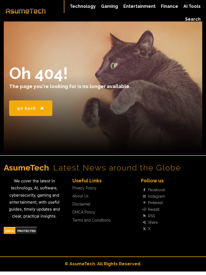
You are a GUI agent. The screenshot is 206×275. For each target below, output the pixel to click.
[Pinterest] (144, 203)
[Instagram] (144, 196)
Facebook (156, 190)
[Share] (144, 222)
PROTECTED (26, 231)
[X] (144, 229)
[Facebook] (144, 190)
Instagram (156, 196)
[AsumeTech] (25, 10)
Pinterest (155, 203)
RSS (151, 216)
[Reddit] (144, 209)
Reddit (153, 209)
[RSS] (144, 216)
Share (153, 222)
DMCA (9, 231)
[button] (193, 19)
